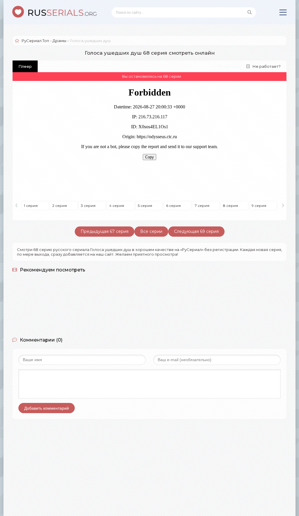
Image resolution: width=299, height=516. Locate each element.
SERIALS (62, 12)
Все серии (151, 231)
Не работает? (267, 66)
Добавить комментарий (46, 408)
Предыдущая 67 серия (104, 231)
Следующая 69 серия (196, 231)
